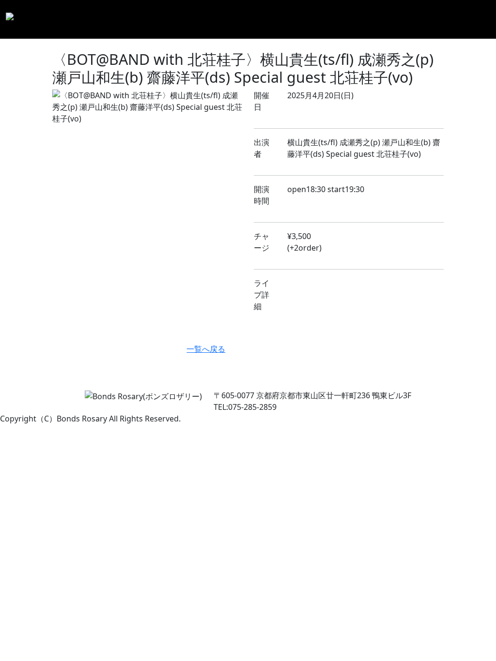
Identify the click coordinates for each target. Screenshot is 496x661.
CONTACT (468, 13)
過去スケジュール (296, 19)
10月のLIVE (256, 19)
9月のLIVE (223, 19)
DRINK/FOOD (350, 13)
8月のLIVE (192, 19)
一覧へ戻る (205, 349)
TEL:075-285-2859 (245, 407)
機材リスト (394, 19)
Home (164, 13)
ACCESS (430, 13)
